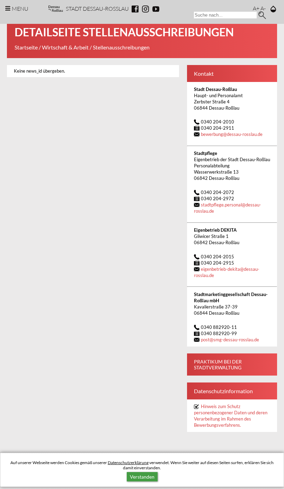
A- (263, 8)
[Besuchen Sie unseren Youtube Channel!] (156, 9)
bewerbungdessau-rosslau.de (232, 134)
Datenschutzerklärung (128, 462)
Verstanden (142, 477)
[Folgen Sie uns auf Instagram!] (145, 9)
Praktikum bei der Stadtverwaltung (218, 364)
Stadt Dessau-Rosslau (97, 8)
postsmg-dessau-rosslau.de (230, 339)
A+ (256, 8)
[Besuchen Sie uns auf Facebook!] (135, 9)
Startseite (26, 47)
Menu (20, 8)
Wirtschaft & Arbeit (65, 47)
